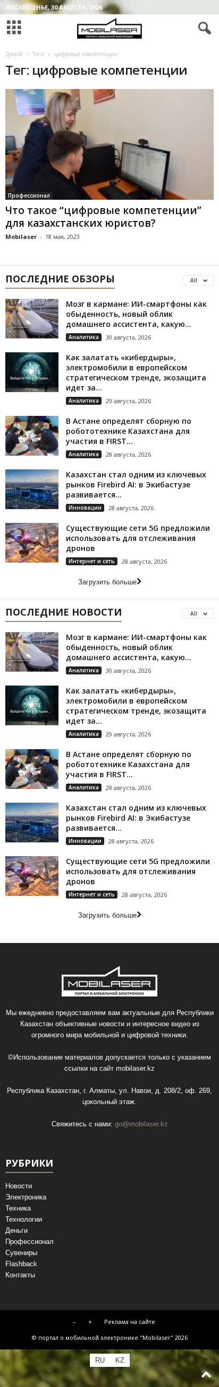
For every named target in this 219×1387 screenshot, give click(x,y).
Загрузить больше (107, 582)
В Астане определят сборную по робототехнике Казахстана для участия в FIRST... (128, 431)
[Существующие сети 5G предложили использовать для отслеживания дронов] (31, 543)
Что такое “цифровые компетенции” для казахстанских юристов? (103, 216)
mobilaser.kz (135, 1068)
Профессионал (29, 195)
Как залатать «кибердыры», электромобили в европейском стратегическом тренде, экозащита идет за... (136, 372)
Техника (18, 1208)
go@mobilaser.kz (141, 1124)
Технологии (23, 1219)
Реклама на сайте (129, 1322)
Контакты (20, 1275)
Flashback (21, 1264)
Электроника (25, 1197)
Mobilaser (21, 237)
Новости (18, 1186)
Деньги (16, 1230)
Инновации (85, 507)
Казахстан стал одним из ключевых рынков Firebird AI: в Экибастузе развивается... (136, 484)
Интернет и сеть (92, 561)
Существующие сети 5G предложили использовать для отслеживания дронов (138, 538)
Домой (13, 54)
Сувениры (21, 1253)
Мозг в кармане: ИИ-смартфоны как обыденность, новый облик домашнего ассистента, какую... (136, 314)
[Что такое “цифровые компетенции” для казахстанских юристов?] (109, 144)
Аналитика (84, 337)
